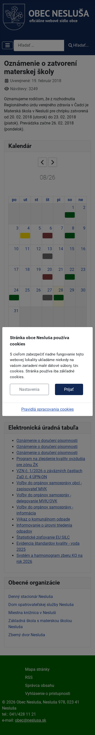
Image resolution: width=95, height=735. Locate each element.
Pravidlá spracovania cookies (47, 409)
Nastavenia (29, 389)
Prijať (69, 389)
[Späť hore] (86, 725)
